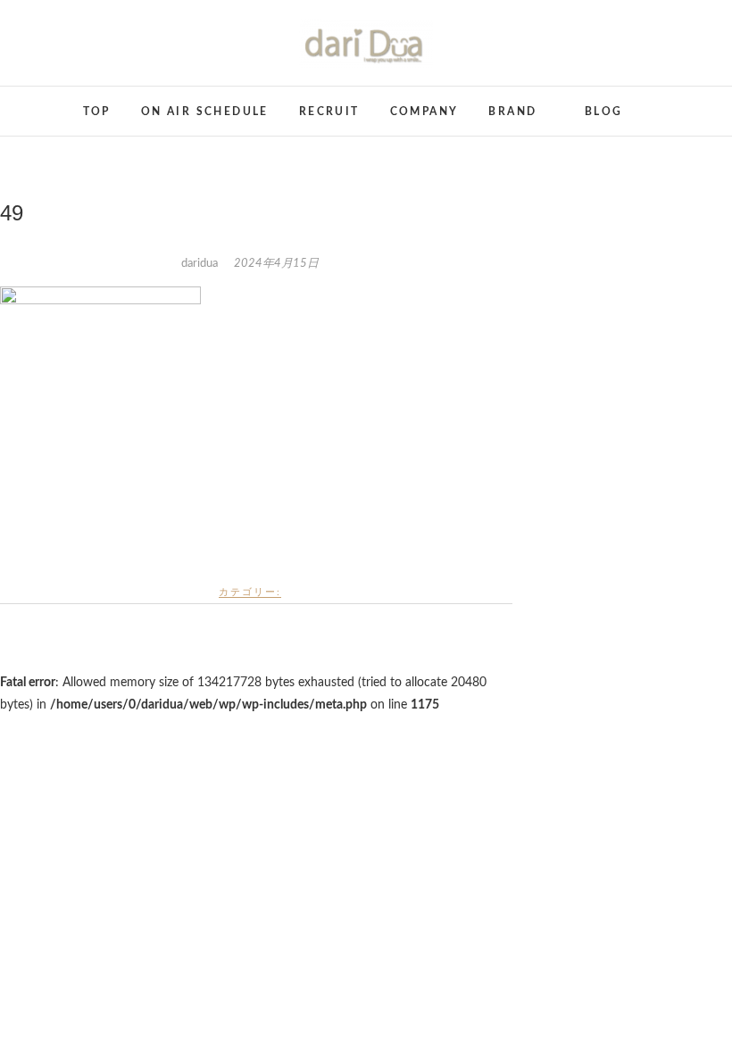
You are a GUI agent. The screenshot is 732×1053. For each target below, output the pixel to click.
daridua (200, 263)
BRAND (512, 111)
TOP (97, 111)
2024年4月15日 (276, 263)
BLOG (604, 111)
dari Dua (39, 100)
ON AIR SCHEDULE (205, 111)
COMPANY (424, 111)
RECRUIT (329, 111)
